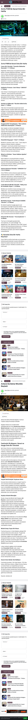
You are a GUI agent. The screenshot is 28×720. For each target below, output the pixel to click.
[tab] (20, 342)
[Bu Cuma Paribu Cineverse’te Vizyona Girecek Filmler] (20, 621)
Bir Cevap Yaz (6, 304)
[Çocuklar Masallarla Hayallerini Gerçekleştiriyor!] (7, 261)
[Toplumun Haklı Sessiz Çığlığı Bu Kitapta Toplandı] (7, 607)
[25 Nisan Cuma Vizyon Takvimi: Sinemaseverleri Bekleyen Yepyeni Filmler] (20, 291)
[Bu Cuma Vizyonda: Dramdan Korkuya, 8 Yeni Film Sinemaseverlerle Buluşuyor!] (7, 621)
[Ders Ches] (15, 2)
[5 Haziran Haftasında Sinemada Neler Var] (7, 291)
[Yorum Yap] (2, 41)
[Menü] (2, 2)
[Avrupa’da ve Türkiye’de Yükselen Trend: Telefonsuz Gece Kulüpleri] (14, 354)
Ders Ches (7, 15)
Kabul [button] (25, 718)
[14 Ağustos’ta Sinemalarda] (20, 592)
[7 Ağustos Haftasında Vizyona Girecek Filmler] (7, 276)
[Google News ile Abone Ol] (5, 38)
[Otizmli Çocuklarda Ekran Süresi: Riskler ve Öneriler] (14, 360)
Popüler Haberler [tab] (7, 342)
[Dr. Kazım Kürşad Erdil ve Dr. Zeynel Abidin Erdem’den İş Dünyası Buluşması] (14, 374)
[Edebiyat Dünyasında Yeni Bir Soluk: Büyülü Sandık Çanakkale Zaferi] (7, 592)
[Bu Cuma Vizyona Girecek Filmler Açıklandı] (20, 261)
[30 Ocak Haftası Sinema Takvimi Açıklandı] (20, 607)
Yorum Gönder (6, 336)
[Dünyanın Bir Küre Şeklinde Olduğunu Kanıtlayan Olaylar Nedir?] (14, 367)
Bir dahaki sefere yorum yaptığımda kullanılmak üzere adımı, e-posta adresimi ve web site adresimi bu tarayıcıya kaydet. (15, 332)
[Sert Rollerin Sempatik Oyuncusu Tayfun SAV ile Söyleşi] (20, 276)
